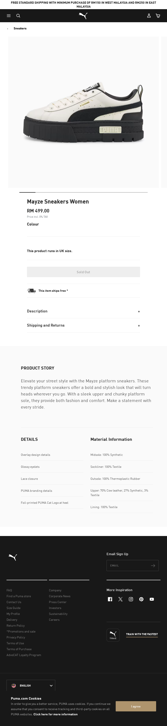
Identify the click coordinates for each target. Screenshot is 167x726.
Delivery (12, 619)
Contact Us (14, 602)
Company (55, 590)
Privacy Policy (16, 637)
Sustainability (58, 614)
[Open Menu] (10, 15)
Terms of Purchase (19, 649)
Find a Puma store (19, 596)
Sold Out (83, 272)
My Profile (13, 614)
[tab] (27, 192)
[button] (10, 15)
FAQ (9, 590)
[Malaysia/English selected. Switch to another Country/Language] (31, 685)
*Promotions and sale (21, 631)
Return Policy (16, 625)
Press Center (58, 602)
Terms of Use (15, 643)
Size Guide (13, 608)
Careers (54, 619)
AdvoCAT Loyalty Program (24, 655)
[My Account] (149, 16)
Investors (55, 608)
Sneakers (20, 28)
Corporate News (59, 596)
